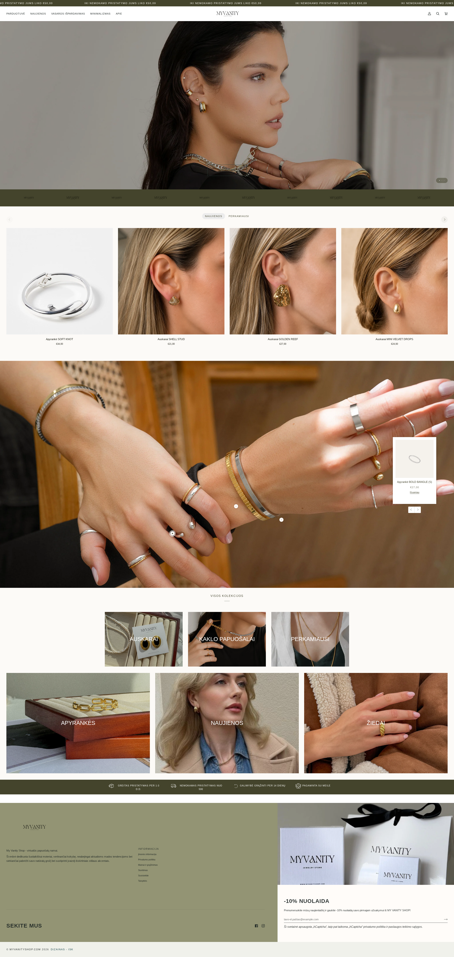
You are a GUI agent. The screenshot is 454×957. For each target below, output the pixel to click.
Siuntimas (143, 870)
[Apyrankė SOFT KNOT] (59, 281)
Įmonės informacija (147, 854)
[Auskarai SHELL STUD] (171, 281)
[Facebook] (256, 925)
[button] (17, 13)
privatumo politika (374, 926)
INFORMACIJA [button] (148, 848)
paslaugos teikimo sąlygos (405, 926)
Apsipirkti (227, 170)
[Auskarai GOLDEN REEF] (283, 281)
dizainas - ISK (62, 949)
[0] (172, 533)
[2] (281, 520)
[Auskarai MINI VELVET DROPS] (394, 281)
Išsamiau (414, 492)
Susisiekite (143, 875)
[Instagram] (263, 925)
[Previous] (411, 510)
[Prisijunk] (443, 919)
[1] (236, 506)
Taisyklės (142, 881)
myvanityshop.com (25, 949)
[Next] (444, 219)
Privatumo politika (146, 859)
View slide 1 (439, 180)
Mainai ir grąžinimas (148, 865)
